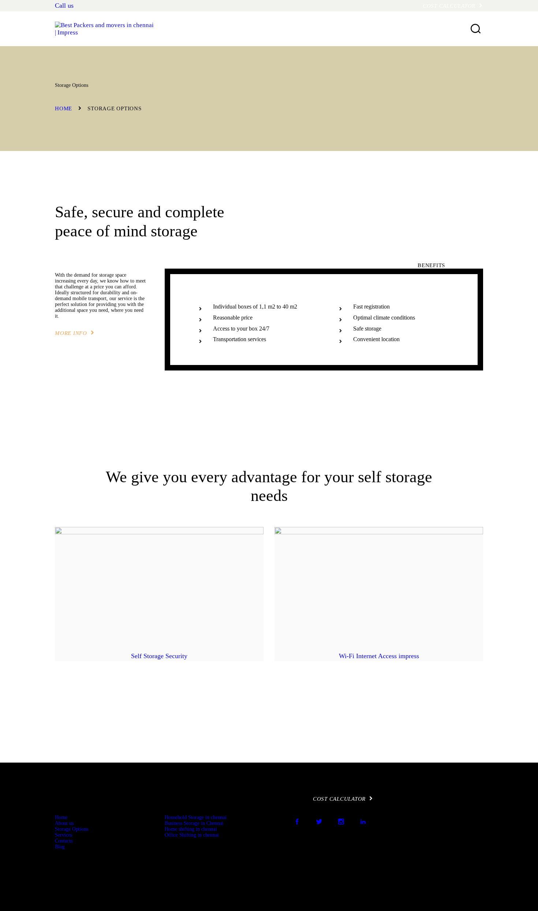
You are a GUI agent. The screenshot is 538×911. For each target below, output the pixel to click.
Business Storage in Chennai (194, 823)
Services (63, 835)
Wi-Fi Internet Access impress (379, 656)
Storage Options (71, 829)
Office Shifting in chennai (192, 835)
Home (63, 108)
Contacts (63, 841)
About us (64, 823)
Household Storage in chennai (196, 817)
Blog (60, 846)
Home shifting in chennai (191, 829)
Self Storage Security (159, 656)
